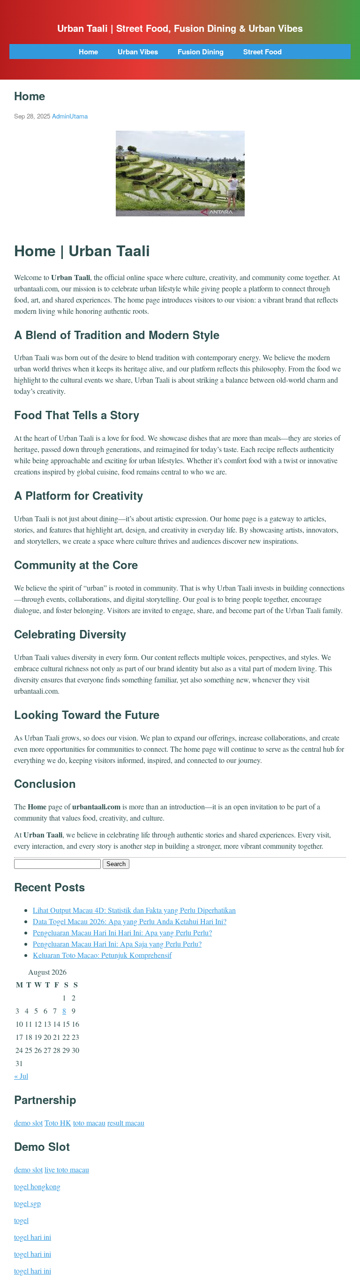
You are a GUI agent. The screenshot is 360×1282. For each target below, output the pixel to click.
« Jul (21, 1076)
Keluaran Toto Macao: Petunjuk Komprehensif (102, 955)
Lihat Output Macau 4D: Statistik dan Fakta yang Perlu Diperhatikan (134, 910)
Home (88, 51)
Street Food (262, 51)
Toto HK (58, 1122)
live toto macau (67, 1169)
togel (21, 1220)
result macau (125, 1122)
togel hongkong (37, 1186)
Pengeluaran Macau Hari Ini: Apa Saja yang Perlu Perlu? (117, 944)
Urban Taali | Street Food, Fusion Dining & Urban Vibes (180, 28)
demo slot (28, 1122)
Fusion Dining (201, 51)
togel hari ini (32, 1237)
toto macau (89, 1122)
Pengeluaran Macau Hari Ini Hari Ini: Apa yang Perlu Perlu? (122, 932)
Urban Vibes (138, 51)
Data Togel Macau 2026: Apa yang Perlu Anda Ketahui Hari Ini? (129, 921)
